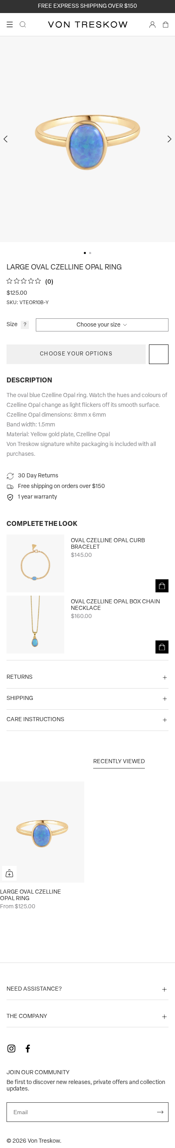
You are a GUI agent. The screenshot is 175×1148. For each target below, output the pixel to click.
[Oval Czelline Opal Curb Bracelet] (35, 563)
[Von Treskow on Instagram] (11, 1048)
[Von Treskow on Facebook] (28, 1048)
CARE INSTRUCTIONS (35, 720)
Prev (6, 139)
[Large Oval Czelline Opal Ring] (42, 832)
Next (168, 139)
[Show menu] (10, 24)
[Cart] (165, 24)
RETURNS (20, 677)
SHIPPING (20, 698)
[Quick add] (9, 873)
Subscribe (160, 1112)
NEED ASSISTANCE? (34, 989)
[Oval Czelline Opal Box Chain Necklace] (35, 624)
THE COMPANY (27, 1016)
